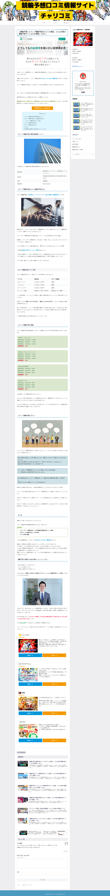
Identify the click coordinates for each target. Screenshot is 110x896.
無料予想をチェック (77, 66)
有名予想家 (75, 144)
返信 (66, 851)
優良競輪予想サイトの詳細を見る (42, 108)
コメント (20, 857)
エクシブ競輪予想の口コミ (31, 124)
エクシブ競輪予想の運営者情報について (34, 116)
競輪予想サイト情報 (21, 752)
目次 (40, 113)
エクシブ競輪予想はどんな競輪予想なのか (34, 118)
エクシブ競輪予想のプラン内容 (33, 120)
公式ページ (54, 655)
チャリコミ (83, 81)
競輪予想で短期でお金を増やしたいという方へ (35, 129)
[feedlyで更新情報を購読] (82, 92)
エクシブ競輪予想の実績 (30, 122)
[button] (92, 154)
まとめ (26, 127)
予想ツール (75, 141)
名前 (18, 872)
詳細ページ (30, 655)
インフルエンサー (76, 138)
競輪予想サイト (76, 147)
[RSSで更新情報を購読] (84, 92)
